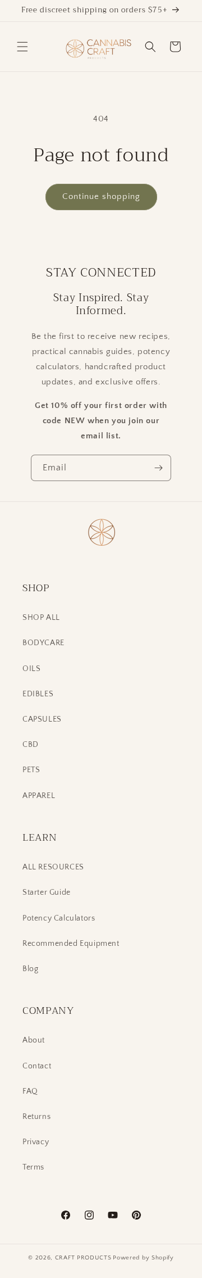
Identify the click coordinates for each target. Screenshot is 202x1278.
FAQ (30, 1091)
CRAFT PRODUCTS (83, 1257)
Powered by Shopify (143, 1257)
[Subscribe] (158, 468)
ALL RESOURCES (53, 867)
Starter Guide (46, 892)
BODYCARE (43, 642)
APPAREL (38, 795)
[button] (22, 46)
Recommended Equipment (71, 943)
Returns (36, 1116)
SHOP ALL (41, 617)
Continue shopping (101, 196)
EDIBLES (37, 694)
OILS (31, 668)
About (33, 1040)
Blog (30, 968)
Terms (33, 1167)
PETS (31, 769)
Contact (36, 1066)
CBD (30, 744)
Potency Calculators (58, 918)
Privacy (35, 1141)
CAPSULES (42, 719)
